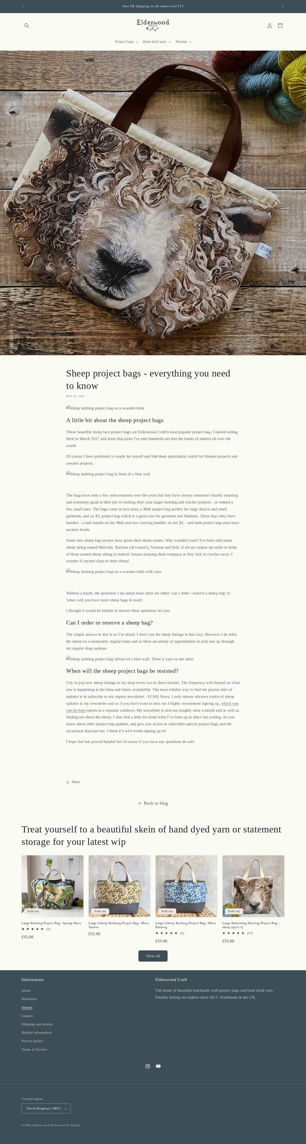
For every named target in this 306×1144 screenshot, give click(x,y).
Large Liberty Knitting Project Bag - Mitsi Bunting (185, 925)
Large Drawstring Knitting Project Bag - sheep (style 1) (250, 925)
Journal (27, 1007)
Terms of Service (34, 1049)
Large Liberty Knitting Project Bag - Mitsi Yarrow (118, 925)
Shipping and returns (37, 1024)
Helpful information (36, 1033)
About (26, 991)
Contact (27, 1016)
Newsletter (29, 999)
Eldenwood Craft (43, 1125)
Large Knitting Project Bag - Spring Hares (51, 923)
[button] (27, 25)
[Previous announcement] (23, 6)
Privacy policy (32, 1041)
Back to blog (156, 803)
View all (153, 956)
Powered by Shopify (68, 1125)
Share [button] (76, 782)
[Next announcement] (283, 6)
